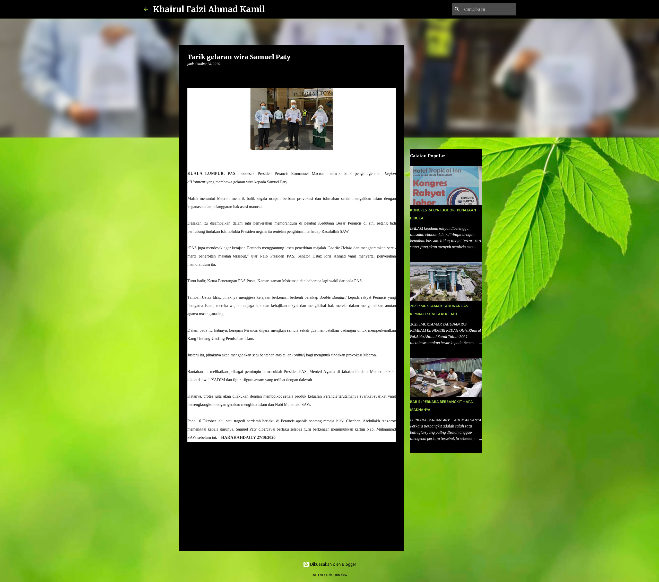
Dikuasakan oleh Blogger (332, 564)
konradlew (340, 574)
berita (194, 483)
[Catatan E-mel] (190, 478)
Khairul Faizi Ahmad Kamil (209, 9)
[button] (190, 74)
